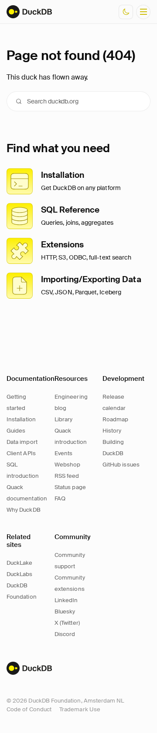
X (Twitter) (67, 622)
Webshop (67, 464)
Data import (22, 442)
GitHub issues (121, 464)
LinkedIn (66, 600)
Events (63, 453)
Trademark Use (79, 709)
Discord (65, 634)
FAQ (60, 498)
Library (63, 419)
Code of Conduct (29, 709)
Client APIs (21, 453)
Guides (16, 430)
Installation (21, 419)
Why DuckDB (24, 509)
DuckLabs (20, 574)
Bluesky (65, 611)
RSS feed (67, 476)
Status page (70, 487)
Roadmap (115, 419)
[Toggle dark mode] (126, 12)
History (111, 430)
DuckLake (20, 562)
